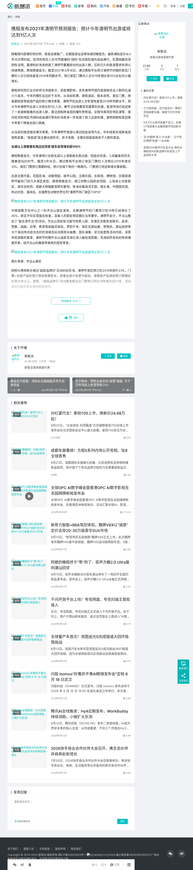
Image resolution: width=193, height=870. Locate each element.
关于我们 (13, 848)
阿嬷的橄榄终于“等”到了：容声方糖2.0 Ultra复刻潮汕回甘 (90, 565)
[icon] (170, 853)
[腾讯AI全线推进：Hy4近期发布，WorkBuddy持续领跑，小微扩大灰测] (29, 719)
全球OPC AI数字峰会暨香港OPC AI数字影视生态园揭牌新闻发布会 (90, 490)
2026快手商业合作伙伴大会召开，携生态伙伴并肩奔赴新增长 (89, 751)
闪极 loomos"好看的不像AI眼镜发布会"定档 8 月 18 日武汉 (89, 677)
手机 (68, 6)
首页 (43, 6)
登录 (173, 6)
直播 (119, 6)
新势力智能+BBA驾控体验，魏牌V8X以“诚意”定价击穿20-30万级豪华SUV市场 (89, 528)
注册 (182, 6)
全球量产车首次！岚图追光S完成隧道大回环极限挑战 (90, 639)
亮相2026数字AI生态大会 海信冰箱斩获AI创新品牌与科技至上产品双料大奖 (162, 151)
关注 (109, 356)
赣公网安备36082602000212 (134, 854)
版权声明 (60, 848)
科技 (55, 6)
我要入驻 (28, 848)
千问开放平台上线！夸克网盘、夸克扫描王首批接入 (90, 602)
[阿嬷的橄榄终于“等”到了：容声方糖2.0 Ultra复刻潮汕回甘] (29, 570)
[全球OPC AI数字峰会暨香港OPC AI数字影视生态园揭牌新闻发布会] (29, 496)
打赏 (114, 863)
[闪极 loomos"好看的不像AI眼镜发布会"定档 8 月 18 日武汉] (29, 682)
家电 (81, 6)
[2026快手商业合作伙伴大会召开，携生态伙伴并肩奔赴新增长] (29, 757)
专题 (145, 6)
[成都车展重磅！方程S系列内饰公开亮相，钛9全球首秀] (29, 459)
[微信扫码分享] (14, 864)
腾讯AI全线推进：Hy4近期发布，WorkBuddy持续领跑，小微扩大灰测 (89, 714)
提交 (122, 821)
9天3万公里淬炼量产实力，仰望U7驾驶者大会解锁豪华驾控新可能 (162, 126)
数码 (94, 6)
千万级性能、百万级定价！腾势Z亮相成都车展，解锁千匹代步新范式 (162, 111)
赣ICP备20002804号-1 (72, 854)
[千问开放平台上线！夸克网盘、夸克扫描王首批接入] (29, 608)
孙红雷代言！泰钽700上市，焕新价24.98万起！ (88, 416)
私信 (125, 356)
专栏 (132, 6)
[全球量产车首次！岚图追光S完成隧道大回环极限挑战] (29, 645)
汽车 (106, 6)
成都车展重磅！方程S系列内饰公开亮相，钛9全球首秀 (89, 453)
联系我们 (76, 848)
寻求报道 (44, 848)
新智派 (15, 43)
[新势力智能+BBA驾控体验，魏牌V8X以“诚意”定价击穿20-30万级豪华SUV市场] (29, 533)
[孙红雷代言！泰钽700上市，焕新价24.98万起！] (29, 421)
